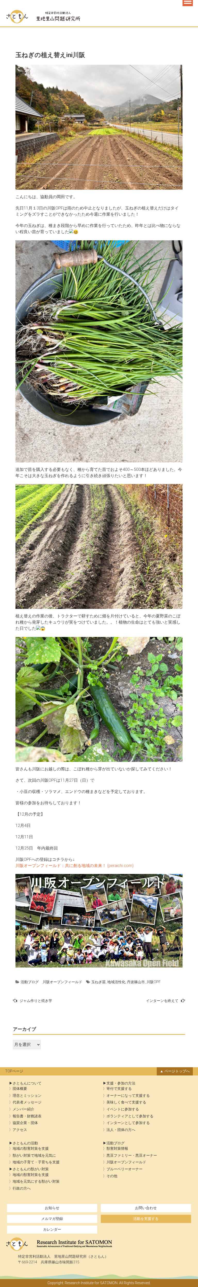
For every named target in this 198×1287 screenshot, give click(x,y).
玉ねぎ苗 (98, 982)
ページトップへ (177, 1071)
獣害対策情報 (117, 1148)
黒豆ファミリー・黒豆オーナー (131, 1155)
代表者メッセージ (27, 1102)
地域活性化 (116, 982)
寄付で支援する (119, 1089)
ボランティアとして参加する (129, 1116)
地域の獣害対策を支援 (31, 1148)
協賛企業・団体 (25, 1123)
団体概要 (20, 1089)
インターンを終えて (162, 1001)
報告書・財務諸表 (27, 1116)
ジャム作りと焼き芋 (36, 1001)
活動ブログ (30, 982)
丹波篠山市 (136, 982)
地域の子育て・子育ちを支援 (36, 1162)
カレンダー (52, 1229)
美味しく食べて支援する (126, 1102)
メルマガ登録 (52, 1219)
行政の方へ (22, 1188)
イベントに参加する (122, 1109)
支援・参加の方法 (120, 1083)
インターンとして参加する (128, 1123)
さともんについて (27, 1083)
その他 (111, 1176)
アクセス (20, 1130)
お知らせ (52, 1208)
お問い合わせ (146, 1208)
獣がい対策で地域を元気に (34, 1155)
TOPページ (14, 1071)
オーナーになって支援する (128, 1095)
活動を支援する (146, 1219)
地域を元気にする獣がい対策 (36, 1181)
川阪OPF (153, 982)
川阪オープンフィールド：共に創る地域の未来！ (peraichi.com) (74, 865)
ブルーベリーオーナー (124, 1169)
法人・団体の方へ (120, 1130)
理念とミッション (27, 1095)
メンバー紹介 (23, 1109)
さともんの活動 (25, 1143)
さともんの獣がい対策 (31, 1169)
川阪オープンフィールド (62, 982)
